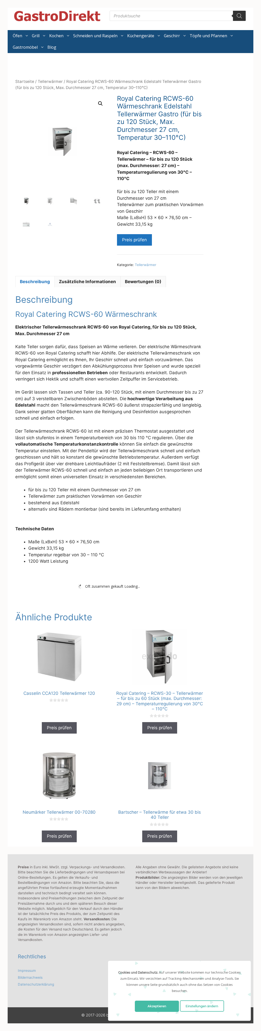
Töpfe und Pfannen (208, 36)
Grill (36, 36)
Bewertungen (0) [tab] (143, 281)
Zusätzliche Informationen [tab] (87, 281)
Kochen (56, 36)
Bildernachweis (30, 977)
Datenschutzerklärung (36, 984)
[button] (100, 103)
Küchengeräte (140, 36)
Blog (51, 47)
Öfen (17, 36)
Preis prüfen (134, 239)
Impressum (27, 971)
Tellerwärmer (50, 81)
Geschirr (172, 36)
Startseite (24, 81)
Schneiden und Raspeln (95, 36)
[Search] (239, 16)
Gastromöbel (25, 47)
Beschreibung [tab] (35, 281)
